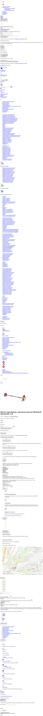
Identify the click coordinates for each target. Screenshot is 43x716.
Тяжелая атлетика (6, 104)
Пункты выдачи (5, 472)
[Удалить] (31, 600)
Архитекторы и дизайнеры (9, 10)
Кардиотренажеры (6, 107)
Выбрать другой (5, 54)
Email (1, 27)
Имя (1, 32)
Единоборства (5, 110)
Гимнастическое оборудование (8, 630)
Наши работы (5, 13)
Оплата (4, 682)
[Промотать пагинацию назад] (1, 375)
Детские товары (5, 635)
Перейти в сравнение (4, 93)
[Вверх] (1, 715)
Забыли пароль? (6, 29)
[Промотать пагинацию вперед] (1, 383)
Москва (4, 710)
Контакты (4, 14)
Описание (4, 467)
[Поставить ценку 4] (4, 588)
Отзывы (4, 11)
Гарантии (4, 470)
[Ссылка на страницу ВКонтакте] (23, 1)
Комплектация (5, 469)
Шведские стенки (6, 103)
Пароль (1, 28)
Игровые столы (5, 108)
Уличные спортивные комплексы (8, 101)
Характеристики (5, 468)
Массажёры (5, 111)
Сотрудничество (6, 352)
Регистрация (4, 30)
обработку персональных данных (21, 38)
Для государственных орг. (9, 354)
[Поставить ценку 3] (4, 585)
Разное (4, 348)
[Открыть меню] (6, 80)
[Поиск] (11, 87)
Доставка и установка (6, 6)
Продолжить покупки (4, 713)
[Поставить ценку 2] (4, 583)
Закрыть (2, 605)
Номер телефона (3, 60)
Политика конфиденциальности (6, 696)
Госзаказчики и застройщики (10, 8)
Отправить (2, 46)
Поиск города (2, 704)
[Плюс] (14, 426)
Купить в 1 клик (3, 433)
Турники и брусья (6, 102)
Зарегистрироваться (6, 330)
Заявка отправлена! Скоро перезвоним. (12, 61)
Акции (4, 644)
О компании (5, 12)
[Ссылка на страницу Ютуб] (23, 4)
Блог (3, 356)
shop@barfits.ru (5, 657)
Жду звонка (3, 61)
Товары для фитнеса (6, 105)
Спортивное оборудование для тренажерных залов (12, 106)
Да (1, 54)
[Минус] (1, 426)
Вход (1, 30)
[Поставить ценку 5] (4, 590)
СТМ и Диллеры (8, 9)
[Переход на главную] (2, 47)
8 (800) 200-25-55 (3, 65)
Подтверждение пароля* (4, 35)
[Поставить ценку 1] (4, 581)
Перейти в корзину (3, 74)
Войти (2, 17)
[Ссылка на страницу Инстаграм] (23, 3)
